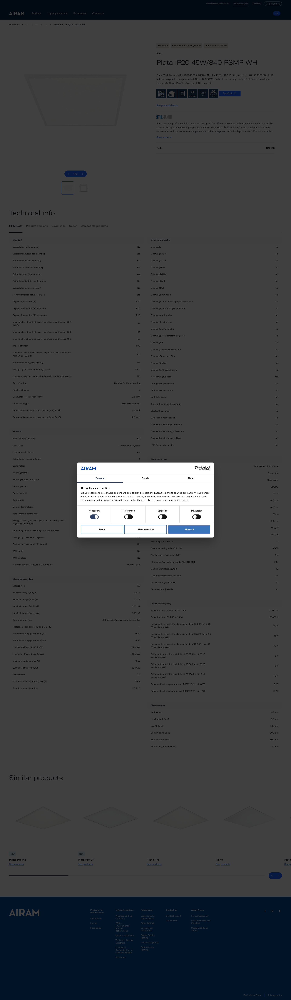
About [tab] (191, 478)
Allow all (189, 529)
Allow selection (145, 529)
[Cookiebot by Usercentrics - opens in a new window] (197, 468)
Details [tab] (145, 478)
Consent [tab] (100, 478)
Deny (102, 529)
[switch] (128, 516)
